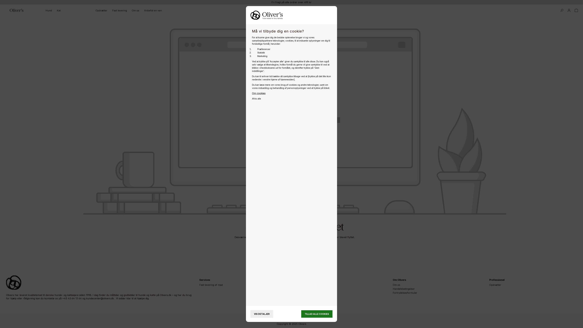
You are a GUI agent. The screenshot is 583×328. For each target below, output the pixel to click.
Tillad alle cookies (317, 314)
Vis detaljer (262, 314)
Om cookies (259, 93)
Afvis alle (256, 98)
